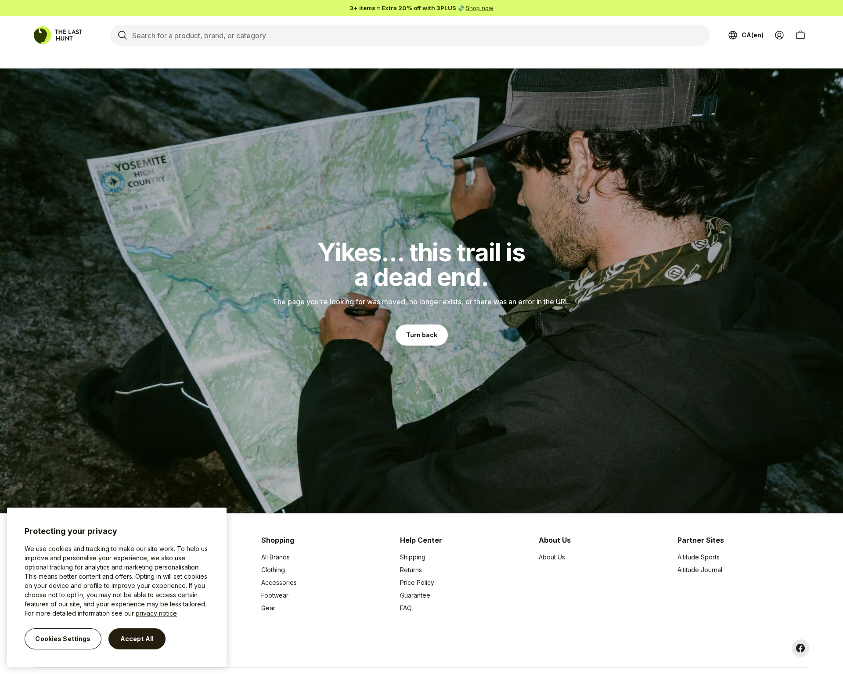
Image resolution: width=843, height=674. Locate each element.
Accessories (279, 582)
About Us (552, 557)
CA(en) (753, 35)
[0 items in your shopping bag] (800, 35)
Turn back (421, 335)
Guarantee (415, 595)
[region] (117, 587)
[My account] (779, 35)
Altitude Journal (699, 569)
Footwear (274, 595)
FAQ (406, 608)
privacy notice (156, 613)
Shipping (412, 557)
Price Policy (417, 582)
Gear (268, 608)
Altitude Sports (698, 557)
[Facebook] (800, 648)
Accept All (137, 638)
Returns (411, 569)
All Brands (275, 557)
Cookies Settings (62, 638)
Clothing (273, 569)
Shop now (480, 7)
